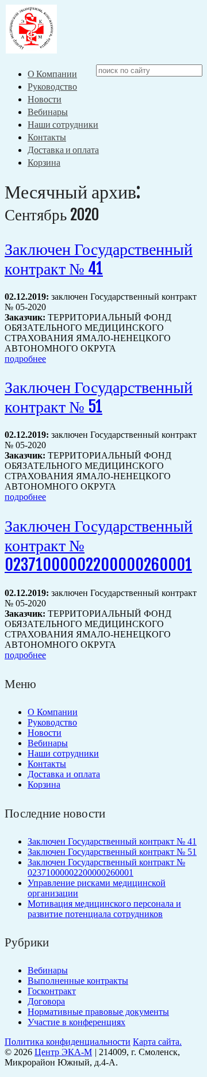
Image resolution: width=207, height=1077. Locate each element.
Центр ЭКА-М (63, 1052)
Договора (46, 1001)
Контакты (47, 137)
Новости (45, 99)
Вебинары (48, 111)
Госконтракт (52, 991)
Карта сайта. (157, 1042)
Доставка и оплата (63, 149)
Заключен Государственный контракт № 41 (99, 258)
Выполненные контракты (78, 981)
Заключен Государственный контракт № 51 (99, 397)
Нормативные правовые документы (98, 1012)
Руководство (52, 86)
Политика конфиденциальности (68, 1042)
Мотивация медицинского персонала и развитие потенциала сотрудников (104, 909)
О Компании (52, 73)
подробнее (25, 359)
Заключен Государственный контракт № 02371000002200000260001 (106, 867)
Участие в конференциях (76, 1022)
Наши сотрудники (63, 124)
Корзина (44, 162)
